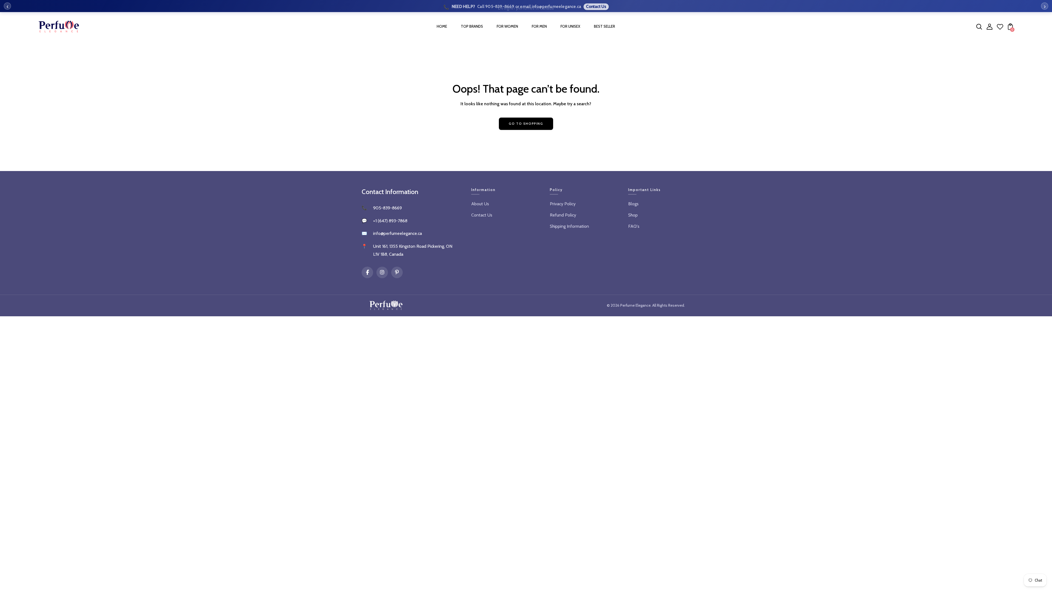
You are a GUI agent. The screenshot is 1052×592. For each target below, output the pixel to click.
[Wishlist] (1000, 28)
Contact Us (481, 215)
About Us (480, 203)
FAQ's (633, 226)
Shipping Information (569, 226)
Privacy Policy (563, 203)
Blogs (633, 203)
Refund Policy (563, 215)
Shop (633, 215)
